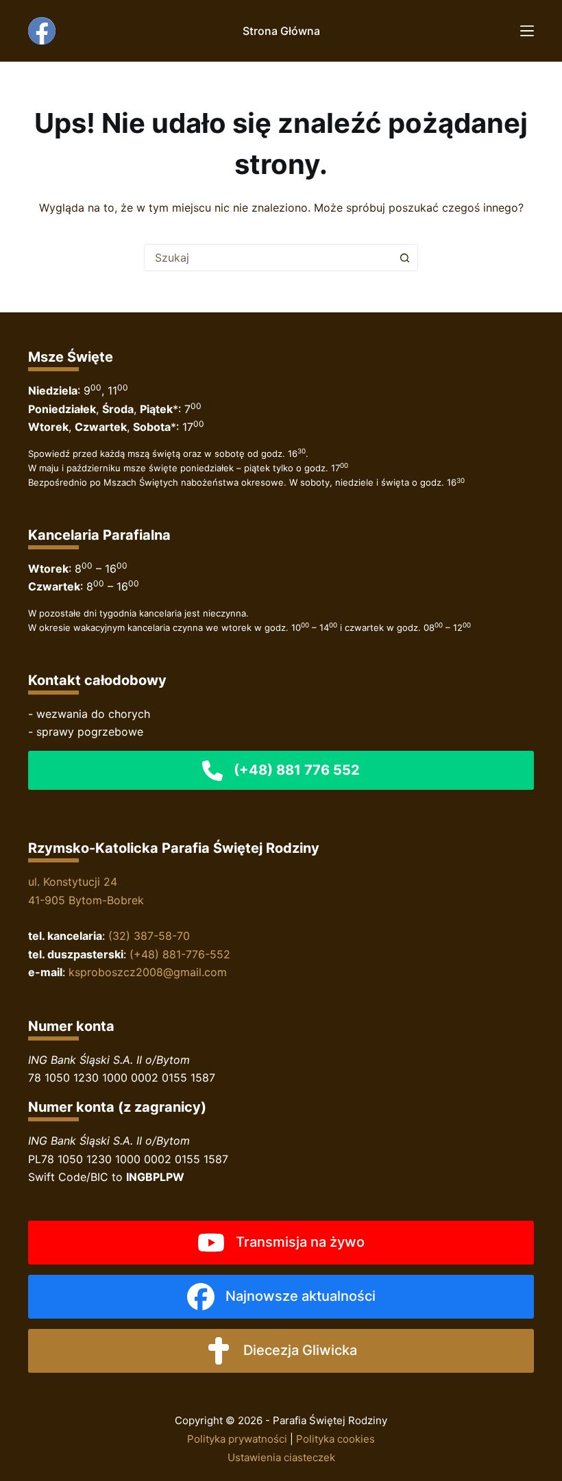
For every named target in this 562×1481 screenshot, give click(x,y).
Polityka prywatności (237, 1438)
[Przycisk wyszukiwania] (404, 258)
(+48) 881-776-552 (180, 954)
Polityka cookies (335, 1438)
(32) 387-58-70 (149, 936)
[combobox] (268, 257)
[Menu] (527, 31)
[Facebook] (42, 31)
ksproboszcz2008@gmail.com (148, 972)
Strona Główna (281, 31)
